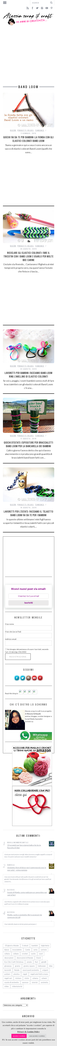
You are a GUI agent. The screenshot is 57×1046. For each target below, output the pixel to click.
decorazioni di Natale (25, 958)
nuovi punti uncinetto (31, 970)
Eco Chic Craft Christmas (13, 962)
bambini (35, 945)
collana (7, 954)
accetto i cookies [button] (19, 1036)
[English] (21, 693)
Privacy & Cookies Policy (28, 1032)
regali (25, 974)
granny (17, 966)
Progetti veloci (25, 130)
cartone (44, 950)
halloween (42, 966)
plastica (16, 974)
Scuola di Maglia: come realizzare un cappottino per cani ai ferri (27, 893)
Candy (27, 950)
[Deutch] (26, 693)
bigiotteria (45, 945)
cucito (33, 954)
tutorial (35, 982)
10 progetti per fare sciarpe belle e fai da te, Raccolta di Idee (24, 846)
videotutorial (17, 986)
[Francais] (35, 693)
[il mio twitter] (23, 680)
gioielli (43, 962)
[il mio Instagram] (28, 680)
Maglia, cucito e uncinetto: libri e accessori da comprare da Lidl (24, 916)
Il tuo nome (9, 624)
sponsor (25, 982)
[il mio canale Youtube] (34, 680)
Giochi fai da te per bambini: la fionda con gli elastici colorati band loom (28, 139)
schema (35, 978)
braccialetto (17, 950)
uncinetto (44, 982)
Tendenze (39, 130)
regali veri (8, 978)
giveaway (8, 966)
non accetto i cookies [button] (37, 1036)
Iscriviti (28, 603)
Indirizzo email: (11, 639)
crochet (25, 954)
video (6, 986)
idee (50, 966)
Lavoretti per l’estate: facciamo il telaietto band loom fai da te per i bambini (28, 513)
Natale (16, 970)
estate (29, 962)
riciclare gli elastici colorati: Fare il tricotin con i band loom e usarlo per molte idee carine (28, 256)
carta (35, 950)
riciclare (18, 978)
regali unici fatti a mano (39, 974)
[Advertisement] (28, 55)
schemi (44, 978)
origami (45, 970)
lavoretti (7, 970)
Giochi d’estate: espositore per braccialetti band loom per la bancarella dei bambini (28, 444)
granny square (29, 966)
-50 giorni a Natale (11, 945)
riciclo (27, 978)
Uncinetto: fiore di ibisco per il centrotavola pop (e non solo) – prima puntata (26, 869)
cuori (41, 954)
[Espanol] (30, 693)
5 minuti (25, 945)
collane (16, 954)
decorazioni (8, 958)
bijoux (6, 950)
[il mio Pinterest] (40, 680)
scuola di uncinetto (11, 982)
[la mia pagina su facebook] (17, 680)
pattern (7, 974)
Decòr (13, 130)
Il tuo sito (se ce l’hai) (13, 632)
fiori (36, 962)
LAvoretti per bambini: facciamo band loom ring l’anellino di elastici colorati (28, 374)
